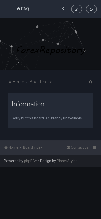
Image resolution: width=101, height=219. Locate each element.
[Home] (50, 44)
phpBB (29, 161)
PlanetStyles (67, 161)
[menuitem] (23, 8)
